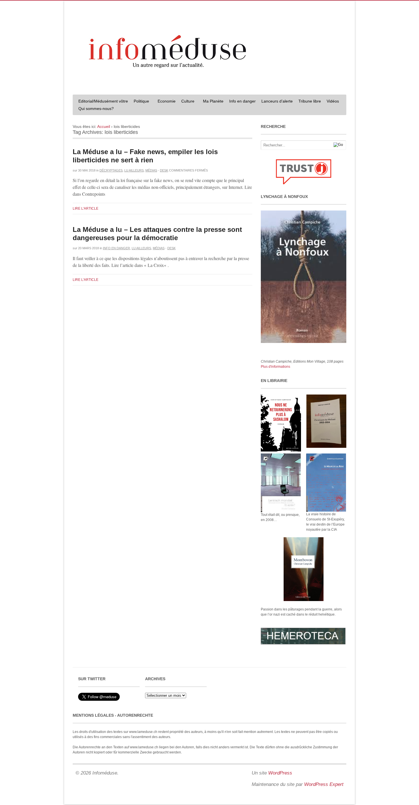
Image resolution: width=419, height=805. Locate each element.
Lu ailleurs (134, 170)
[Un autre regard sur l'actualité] (209, 84)
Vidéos (333, 101)
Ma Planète (213, 101)
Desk (164, 170)
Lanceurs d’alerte (277, 101)
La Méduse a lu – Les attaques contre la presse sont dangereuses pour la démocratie (157, 234)
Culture (186, 102)
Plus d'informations (275, 367)
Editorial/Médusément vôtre (103, 101)
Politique (140, 102)
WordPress (280, 773)
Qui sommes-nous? (95, 109)
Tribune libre (309, 101)
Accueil (103, 126)
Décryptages (111, 170)
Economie (167, 101)
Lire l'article (85, 209)
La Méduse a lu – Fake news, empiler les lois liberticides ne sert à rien (145, 156)
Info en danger (242, 101)
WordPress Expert (323, 784)
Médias (151, 170)
